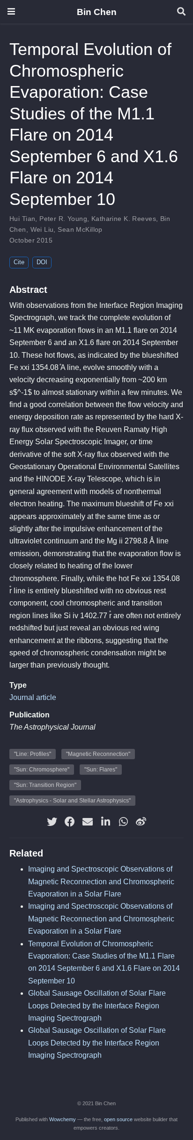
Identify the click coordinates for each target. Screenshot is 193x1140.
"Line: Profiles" (32, 754)
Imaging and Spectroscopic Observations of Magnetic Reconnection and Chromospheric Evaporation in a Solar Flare (101, 881)
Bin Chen (97, 12)
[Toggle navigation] (11, 11)
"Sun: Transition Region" (45, 785)
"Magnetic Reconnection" (98, 754)
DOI (42, 262)
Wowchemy (62, 1119)
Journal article (32, 697)
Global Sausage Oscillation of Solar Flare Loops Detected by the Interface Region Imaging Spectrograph (97, 1005)
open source (118, 1119)
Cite (19, 262)
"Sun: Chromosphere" (41, 769)
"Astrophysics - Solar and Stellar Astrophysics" (72, 800)
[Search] (181, 12)
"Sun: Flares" (100, 769)
